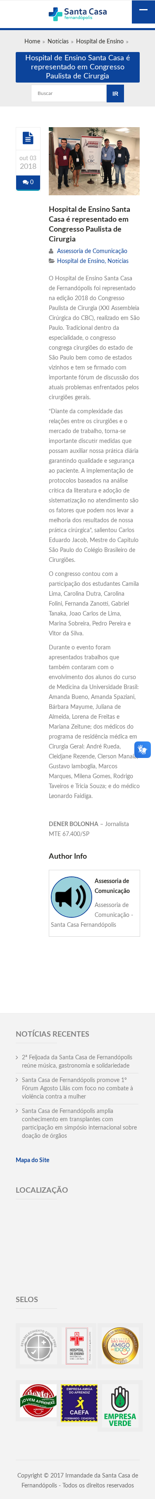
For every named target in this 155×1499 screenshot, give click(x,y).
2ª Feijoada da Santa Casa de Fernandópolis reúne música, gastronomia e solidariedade (77, 1062)
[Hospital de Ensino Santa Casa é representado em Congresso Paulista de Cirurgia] (28, 138)
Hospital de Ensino (100, 42)
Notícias (58, 42)
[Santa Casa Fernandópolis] (78, 15)
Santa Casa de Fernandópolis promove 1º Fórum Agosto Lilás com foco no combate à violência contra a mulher (77, 1088)
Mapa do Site (32, 1160)
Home (32, 42)
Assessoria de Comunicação (92, 251)
